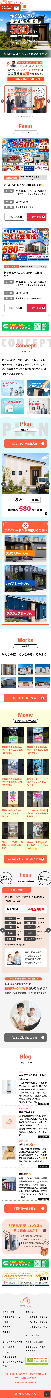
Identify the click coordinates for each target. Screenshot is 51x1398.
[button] (13, 735)
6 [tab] (32, 116)
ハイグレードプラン (39, 1321)
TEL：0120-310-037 (25, 1378)
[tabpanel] (25, 99)
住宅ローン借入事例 (34, 1341)
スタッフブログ (9, 1356)
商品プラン (30, 1311)
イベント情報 (8, 1311)
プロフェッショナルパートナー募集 (36, 1348)
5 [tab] (29, 116)
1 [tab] (18, 116)
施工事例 (6, 1331)
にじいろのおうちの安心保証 (13, 1363)
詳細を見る (14, 216)
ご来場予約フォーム (11, 1316)
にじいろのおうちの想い (13, 1341)
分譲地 (5, 1321)
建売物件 (6, 1326)
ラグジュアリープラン (36, 1328)
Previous (2, 101)
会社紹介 (6, 1351)
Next (48, 101)
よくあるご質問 (32, 1335)
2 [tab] (21, 116)
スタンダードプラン (39, 1316)
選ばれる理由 (8, 1346)
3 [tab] (24, 116)
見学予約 (36, 216)
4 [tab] (27, 116)
